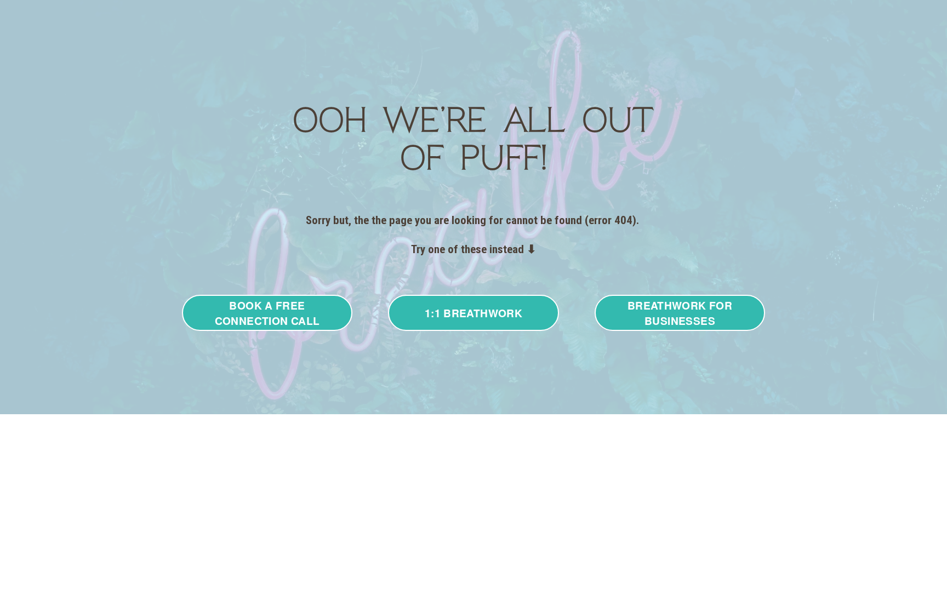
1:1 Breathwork (473, 313)
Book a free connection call (267, 313)
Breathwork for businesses (679, 313)
